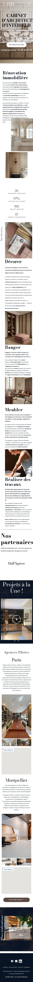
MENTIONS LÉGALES (7, 971)
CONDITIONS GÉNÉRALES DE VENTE (22, 971)
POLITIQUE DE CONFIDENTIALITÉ (16, 974)
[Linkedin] (20, 961)
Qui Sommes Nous (13, 967)
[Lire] (16, 619)
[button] (29, 4)
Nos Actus (21, 967)
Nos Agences (27, 967)
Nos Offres (5, 967)
